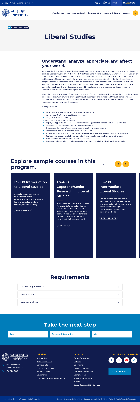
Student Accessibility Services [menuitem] (87, 385)
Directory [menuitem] (29, 3)
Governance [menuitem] (42, 375)
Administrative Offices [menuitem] (84, 372)
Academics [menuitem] (58, 13)
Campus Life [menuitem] (94, 13)
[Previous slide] (118, 164)
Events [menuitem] (20, 3)
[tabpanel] (30, 215)
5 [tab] (110, 164)
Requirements (28, 294)
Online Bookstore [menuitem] (81, 358)
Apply (97, 3)
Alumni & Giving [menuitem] (112, 13)
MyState (129, 3)
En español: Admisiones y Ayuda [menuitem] (51, 378)
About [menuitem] (126, 13)
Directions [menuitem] (78, 365)
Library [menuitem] (5, 3)
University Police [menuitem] (81, 368)
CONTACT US (119, 371)
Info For (115, 3)
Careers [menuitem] (77, 362)
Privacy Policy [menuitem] (108, 399)
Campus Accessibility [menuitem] (92, 399)
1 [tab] (103, 164)
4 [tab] (108, 164)
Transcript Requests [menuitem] (83, 378)
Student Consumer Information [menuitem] (69, 399)
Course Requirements (32, 287)
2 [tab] (105, 164)
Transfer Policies (29, 302)
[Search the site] (135, 13)
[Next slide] (125, 164)
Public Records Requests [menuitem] (126, 399)
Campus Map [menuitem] (80, 375)
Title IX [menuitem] (77, 382)
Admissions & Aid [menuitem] (76, 13)
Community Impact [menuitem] (45, 368)
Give (108, 3)
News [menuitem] (12, 3)
